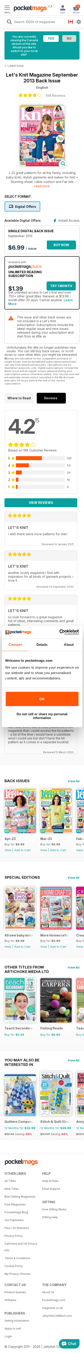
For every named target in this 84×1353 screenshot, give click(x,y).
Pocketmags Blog (16, 1212)
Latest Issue (16, 65)
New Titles (11, 1188)
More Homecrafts (54, 935)
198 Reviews (55, 95)
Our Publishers (14, 1220)
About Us (48, 1292)
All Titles (10, 1181)
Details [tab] (42, 644)
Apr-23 (10, 839)
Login (8, 1336)
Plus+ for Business (16, 1228)
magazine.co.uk (52, 1308)
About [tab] (69, 644)
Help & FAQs (50, 1181)
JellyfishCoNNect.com (57, 1315)
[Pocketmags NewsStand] (29, 8)
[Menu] (7, 8)
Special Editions (22, 877)
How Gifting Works (54, 1209)
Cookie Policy (13, 1266)
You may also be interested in (21, 1060)
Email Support (51, 1188)
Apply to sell (12, 1328)
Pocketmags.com (53, 1300)
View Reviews (41, 503)
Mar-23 (46, 839)
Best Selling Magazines (19, 1196)
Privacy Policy (13, 1235)
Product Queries (15, 1292)
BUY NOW (61, 245)
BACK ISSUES (17, 781)
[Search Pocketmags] (9, 22)
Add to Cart (22, 850)
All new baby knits (18, 935)
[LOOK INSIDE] (42, 165)
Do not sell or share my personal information (42, 716)
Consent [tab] (15, 644)
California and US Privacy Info (20, 1247)
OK (42, 699)
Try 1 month (61, 286)
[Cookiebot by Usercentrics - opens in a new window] (60, 632)
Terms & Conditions (17, 1258)
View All (74, 781)
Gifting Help (50, 1217)
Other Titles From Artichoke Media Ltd (26, 967)
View (7, 850)
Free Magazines (15, 1204)
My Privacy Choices (17, 1274)
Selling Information (16, 1320)
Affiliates (10, 1300)
